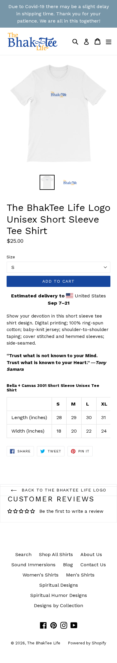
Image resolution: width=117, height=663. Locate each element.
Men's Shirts (80, 575)
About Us (91, 554)
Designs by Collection (58, 605)
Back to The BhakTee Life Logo (63, 490)
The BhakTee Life (43, 643)
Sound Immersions (33, 564)
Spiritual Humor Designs (58, 595)
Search (23, 554)
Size (11, 256)
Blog (68, 564)
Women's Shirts (40, 575)
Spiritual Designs (58, 585)
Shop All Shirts (56, 554)
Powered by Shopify (87, 643)
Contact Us (93, 564)
